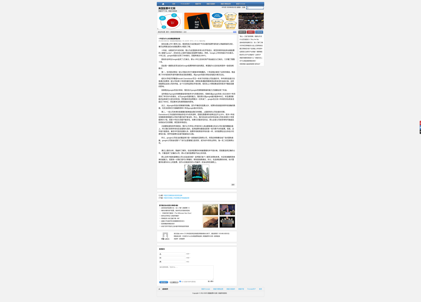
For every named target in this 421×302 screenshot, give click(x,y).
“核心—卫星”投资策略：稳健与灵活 (251, 36)
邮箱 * (188, 258)
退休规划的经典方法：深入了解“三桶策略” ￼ (175, 208)
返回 (233, 184)
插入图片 (211, 281)
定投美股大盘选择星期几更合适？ (250, 64)
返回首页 (165, 289)
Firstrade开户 (185, 4)
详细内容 (180, 30)
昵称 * (188, 254)
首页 (173, 4)
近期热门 (251, 32)
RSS (234, 32)
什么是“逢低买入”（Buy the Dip (249, 39)
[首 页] (163, 4)
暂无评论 (202, 41)
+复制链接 (216, 236)
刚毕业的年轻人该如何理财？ (170, 216)
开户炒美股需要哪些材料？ (248, 61)
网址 (187, 262)
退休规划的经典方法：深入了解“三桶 (251, 42)
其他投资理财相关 (176, 32)
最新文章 (242, 32)
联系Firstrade (240, 4)
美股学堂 (198, 4)
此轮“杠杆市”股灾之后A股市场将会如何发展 (175, 226)
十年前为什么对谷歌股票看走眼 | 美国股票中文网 (197, 236)
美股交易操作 (211, 4)
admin (167, 239)
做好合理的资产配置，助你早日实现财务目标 (175, 210)
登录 (243, 7)
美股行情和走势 (226, 4)
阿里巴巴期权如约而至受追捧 (173, 195)
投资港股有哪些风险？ (168, 223)
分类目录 (259, 32)
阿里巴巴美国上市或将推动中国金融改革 (176, 198)
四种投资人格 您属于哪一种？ (170, 218)
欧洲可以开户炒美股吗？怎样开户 (250, 55)
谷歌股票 (182, 239)
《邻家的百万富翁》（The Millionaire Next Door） (176, 213)
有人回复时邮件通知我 (188, 281)
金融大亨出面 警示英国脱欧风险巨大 (173, 221)
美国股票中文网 (166, 8)
